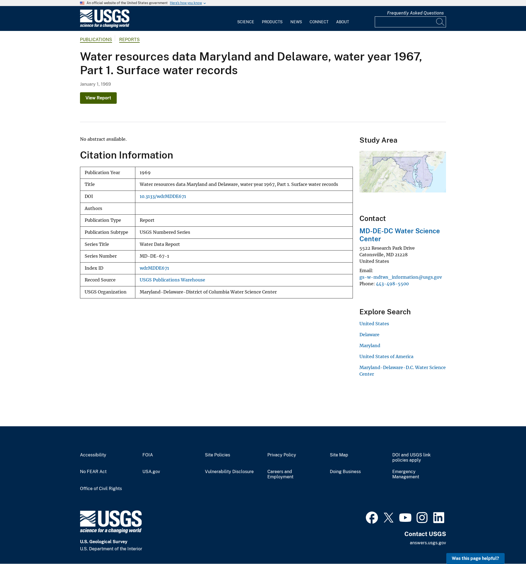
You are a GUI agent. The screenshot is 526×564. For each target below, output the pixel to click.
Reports (129, 39)
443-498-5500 (392, 283)
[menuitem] (245, 18)
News (296, 22)
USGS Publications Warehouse (172, 280)
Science (245, 22)
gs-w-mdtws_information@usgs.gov (400, 277)
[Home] (104, 26)
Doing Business (345, 471)
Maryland (369, 345)
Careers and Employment (280, 474)
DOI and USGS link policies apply (411, 458)
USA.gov (151, 471)
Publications (96, 39)
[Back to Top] (506, 544)
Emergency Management (405, 474)
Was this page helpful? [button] (475, 558)
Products (272, 22)
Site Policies (217, 455)
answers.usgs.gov (428, 542)
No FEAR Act (93, 471)
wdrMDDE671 (154, 268)
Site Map (339, 455)
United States (374, 323)
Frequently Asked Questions (415, 13)
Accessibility (93, 455)
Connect (319, 22)
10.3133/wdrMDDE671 (163, 196)
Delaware (369, 334)
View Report (98, 97)
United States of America (386, 356)
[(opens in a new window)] (372, 516)
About (342, 22)
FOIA (147, 455)
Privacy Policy (281, 455)
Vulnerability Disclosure (229, 471)
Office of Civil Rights (101, 488)
